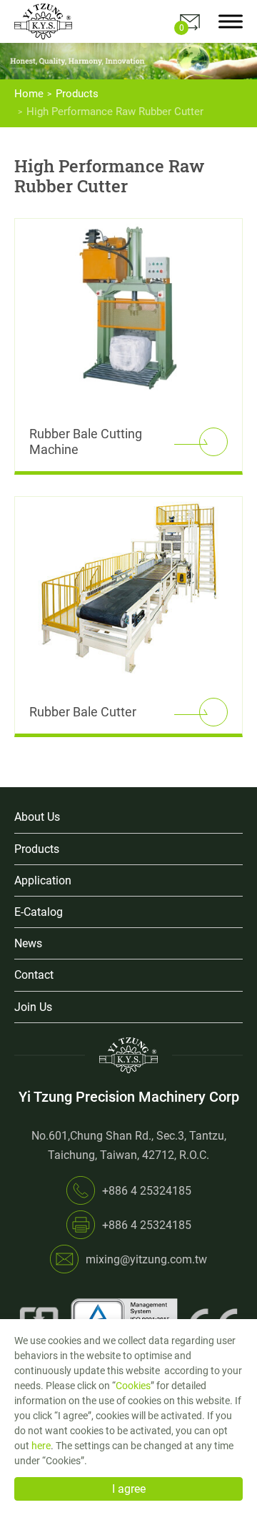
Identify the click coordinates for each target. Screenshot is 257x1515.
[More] (213, 442)
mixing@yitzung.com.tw (146, 1259)
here (41, 1445)
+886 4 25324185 (146, 1191)
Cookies (133, 1385)
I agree (129, 1489)
